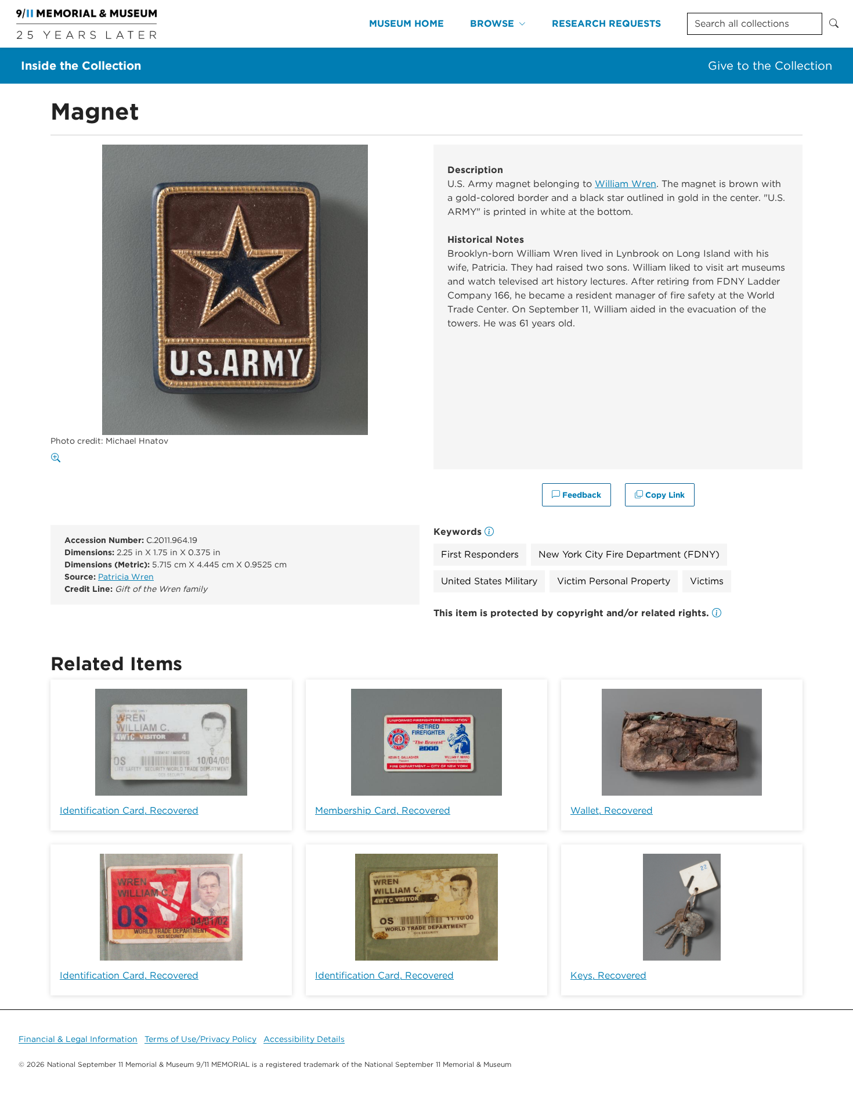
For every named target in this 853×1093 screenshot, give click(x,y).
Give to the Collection (770, 66)
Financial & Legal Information (78, 1039)
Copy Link (664, 494)
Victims (707, 581)
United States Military (489, 581)
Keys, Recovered (608, 975)
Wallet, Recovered (611, 810)
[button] (716, 613)
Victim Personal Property (613, 581)
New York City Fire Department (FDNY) (629, 554)
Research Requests (606, 23)
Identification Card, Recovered (129, 810)
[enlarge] (58, 458)
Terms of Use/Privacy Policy (200, 1039)
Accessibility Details (304, 1039)
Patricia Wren (126, 576)
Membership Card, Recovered (382, 810)
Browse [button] (492, 23)
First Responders (480, 554)
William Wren (625, 183)
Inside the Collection (81, 66)
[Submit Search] (834, 24)
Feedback (580, 494)
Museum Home (406, 23)
